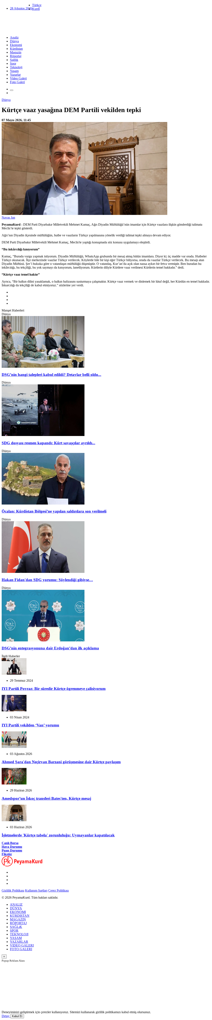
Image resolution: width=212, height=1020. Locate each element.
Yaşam (14, 71)
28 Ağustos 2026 (21, 8)
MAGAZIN (18, 919)
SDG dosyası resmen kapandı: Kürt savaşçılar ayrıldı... (48, 443)
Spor (13, 63)
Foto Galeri (17, 82)
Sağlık (14, 60)
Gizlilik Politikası (13, 890)
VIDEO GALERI (22, 945)
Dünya (14, 41)
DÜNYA (16, 908)
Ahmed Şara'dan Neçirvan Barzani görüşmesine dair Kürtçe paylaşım (61, 762)
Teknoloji (16, 67)
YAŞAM (16, 938)
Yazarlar (15, 74)
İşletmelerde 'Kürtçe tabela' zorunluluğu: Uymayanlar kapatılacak (58, 835)
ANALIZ (16, 904)
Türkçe (36, 5)
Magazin (15, 52)
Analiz (14, 37)
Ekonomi (16, 45)
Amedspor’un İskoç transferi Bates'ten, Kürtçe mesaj (46, 798)
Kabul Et (17, 1016)
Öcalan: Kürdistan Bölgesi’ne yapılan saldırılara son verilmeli (54, 511)
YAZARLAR (19, 941)
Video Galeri (18, 78)
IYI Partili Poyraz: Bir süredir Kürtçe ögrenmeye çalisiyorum (54, 688)
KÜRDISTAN (19, 915)
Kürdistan (16, 48)
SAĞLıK (16, 927)
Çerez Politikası (58, 890)
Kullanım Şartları (36, 890)
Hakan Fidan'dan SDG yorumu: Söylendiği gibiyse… (47, 580)
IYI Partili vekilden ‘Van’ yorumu (30, 725)
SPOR (14, 930)
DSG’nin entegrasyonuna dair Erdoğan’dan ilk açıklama (50, 648)
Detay (6, 1016)
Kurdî (36, 9)
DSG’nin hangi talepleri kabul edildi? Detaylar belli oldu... (51, 374)
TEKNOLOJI (19, 934)
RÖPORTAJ (18, 923)
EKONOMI (18, 912)
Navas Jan (8, 217)
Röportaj (15, 56)
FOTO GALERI (21, 949)
